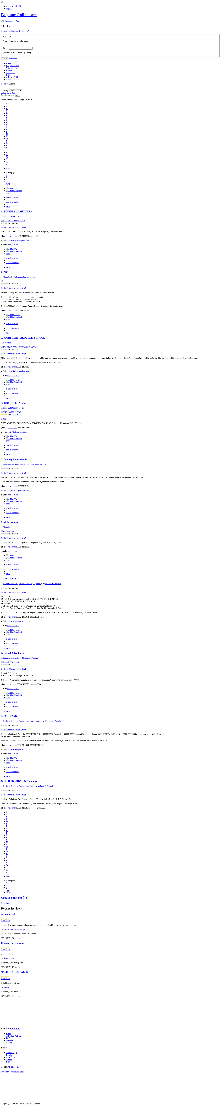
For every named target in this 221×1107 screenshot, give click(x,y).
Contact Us (10, 79)
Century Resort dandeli (16, 459)
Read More (5, 921)
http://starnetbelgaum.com (19, 240)
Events (9, 70)
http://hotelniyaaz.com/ (18, 432)
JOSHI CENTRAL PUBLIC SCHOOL (24, 337)
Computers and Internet (12, 216)
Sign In (9, 8)
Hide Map (5, 903)
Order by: (5, 90)
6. (2, 522)
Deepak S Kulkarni (14, 653)
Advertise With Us (13, 77)
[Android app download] (2, 2)
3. (2, 337)
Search (4, 59)
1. (2, 211)
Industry (39, 584)
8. (2, 653)
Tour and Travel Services (36, 464)
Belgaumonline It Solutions (25, 277)
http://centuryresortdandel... (20, 490)
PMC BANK (10, 578)
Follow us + (15, 1066)
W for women (11, 522)
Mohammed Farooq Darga (14, 929)
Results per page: (8, 95)
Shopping (7, 277)
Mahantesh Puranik (53, 584)
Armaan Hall (8, 914)
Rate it (3, 419)
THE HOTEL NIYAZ (15, 403)
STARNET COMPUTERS (18, 211)
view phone (12, 236)
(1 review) (13, 414)
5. (2, 459)
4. (2, 403)
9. (2, 716)
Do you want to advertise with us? (15, 31)
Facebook (15, 1028)
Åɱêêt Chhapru (10, 958)
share (8, 193)
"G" (6, 272)
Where (5, 48)
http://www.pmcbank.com (19, 621)
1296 (8, 184)
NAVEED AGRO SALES (14, 972)
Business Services (10, 584)
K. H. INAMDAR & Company (21, 781)
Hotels (21, 408)
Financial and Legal (27, 584)
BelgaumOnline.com (19, 14)
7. (2, 578)
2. (2, 272)
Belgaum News (12, 66)
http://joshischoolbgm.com (19, 371)
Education (7, 343)
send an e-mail (13, 245)
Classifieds (10, 72)
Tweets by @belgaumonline (12, 1072)
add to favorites (12, 202)
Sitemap (9, 1040)
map (8, 206)
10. (3, 781)
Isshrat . (7, 987)
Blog (8, 75)
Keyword (7, 36)
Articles (9, 1059)
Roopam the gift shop (12, 943)
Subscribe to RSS (8, 93)
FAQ (8, 1038)
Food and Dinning (10, 408)
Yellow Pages (11, 68)
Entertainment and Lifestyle (14, 464)
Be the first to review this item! (13, 227)
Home (8, 63)
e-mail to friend (12, 197)
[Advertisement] (14, 1012)
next (8, 168)
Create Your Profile (14, 6)
